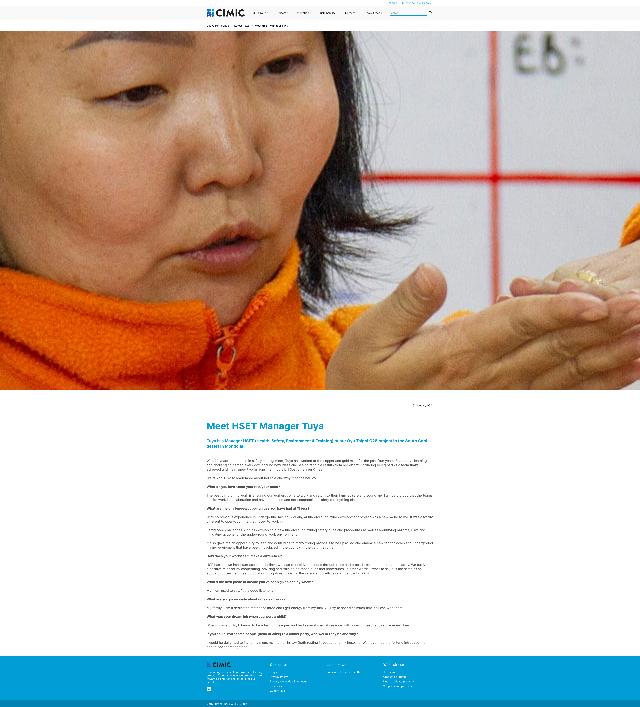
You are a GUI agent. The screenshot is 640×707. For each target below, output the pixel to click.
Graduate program (395, 676)
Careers (350, 13)
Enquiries (276, 672)
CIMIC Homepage (218, 25)
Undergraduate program (398, 681)
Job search (390, 672)
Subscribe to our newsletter (344, 672)
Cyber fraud (277, 690)
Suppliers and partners (397, 686)
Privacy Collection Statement (288, 681)
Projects (281, 13)
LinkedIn (391, 3)
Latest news (242, 25)
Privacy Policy (279, 676)
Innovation (302, 13)
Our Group (259, 13)
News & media (374, 13)
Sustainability (327, 13)
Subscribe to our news (416, 3)
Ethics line (276, 686)
